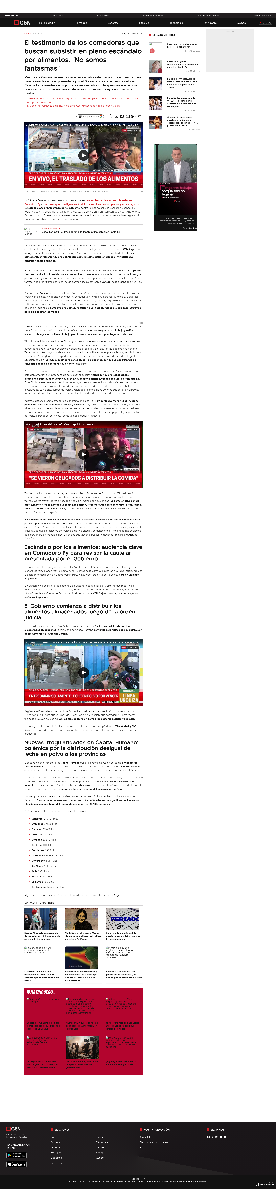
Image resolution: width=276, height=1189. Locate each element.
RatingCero (210, 22)
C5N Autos (102, 1142)
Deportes (113, 22)
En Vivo (266, 22)
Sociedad (38, 33)
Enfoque (82, 22)
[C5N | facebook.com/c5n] (209, 1137)
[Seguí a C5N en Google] (132, 117)
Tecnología (176, 22)
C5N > (28, 33)
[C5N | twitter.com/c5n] (213, 1137)
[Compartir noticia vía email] (128, 116)
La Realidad (46, 23)
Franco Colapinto (261, 15)
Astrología (57, 1163)
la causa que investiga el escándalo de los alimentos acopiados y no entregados (92, 204)
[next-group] (195, 187)
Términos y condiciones (154, 1142)
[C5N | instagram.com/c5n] (217, 1137)
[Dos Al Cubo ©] (265, 1185)
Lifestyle (144, 22)
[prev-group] (156, 187)
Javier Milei (58, 15)
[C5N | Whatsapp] (226, 1137)
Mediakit (145, 1137)
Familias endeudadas (208, 15)
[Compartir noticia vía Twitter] (116, 116)
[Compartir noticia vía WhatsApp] (110, 116)
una (88, 200)
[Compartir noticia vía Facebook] (122, 116)
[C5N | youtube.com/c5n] (222, 1137)
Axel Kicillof (103, 15)
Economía (56, 1147)
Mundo (241, 22)
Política (55, 1137)
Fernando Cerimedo (152, 15)
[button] (140, 116)
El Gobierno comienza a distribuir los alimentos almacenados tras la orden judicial (73, 105)
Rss (142, 1147)
